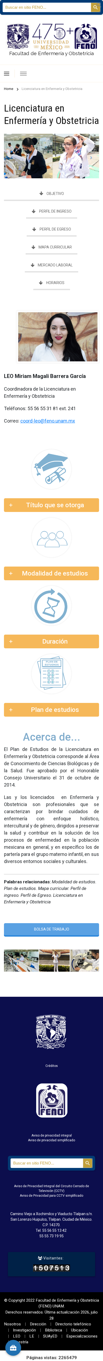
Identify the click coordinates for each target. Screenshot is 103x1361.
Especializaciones (81, 1336)
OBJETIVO (55, 193)
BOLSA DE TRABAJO (51, 929)
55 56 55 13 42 (54, 1230)
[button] (99, 4)
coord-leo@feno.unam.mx (47, 421)
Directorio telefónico (73, 1324)
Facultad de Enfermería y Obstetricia (51, 53)
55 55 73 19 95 (51, 1236)
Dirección (38, 1324)
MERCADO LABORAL (55, 265)
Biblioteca (53, 1330)
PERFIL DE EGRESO (55, 229)
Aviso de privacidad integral (51, 1135)
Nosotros (12, 1324)
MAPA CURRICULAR (55, 247)
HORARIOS (55, 283)
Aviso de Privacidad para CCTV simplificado (51, 1195)
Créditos (51, 1066)
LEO (16, 1336)
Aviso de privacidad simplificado (51, 1140)
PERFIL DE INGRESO (55, 211)
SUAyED (50, 1336)
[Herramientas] (13, 1348)
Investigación (24, 1330)
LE (31, 1336)
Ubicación (79, 1330)
